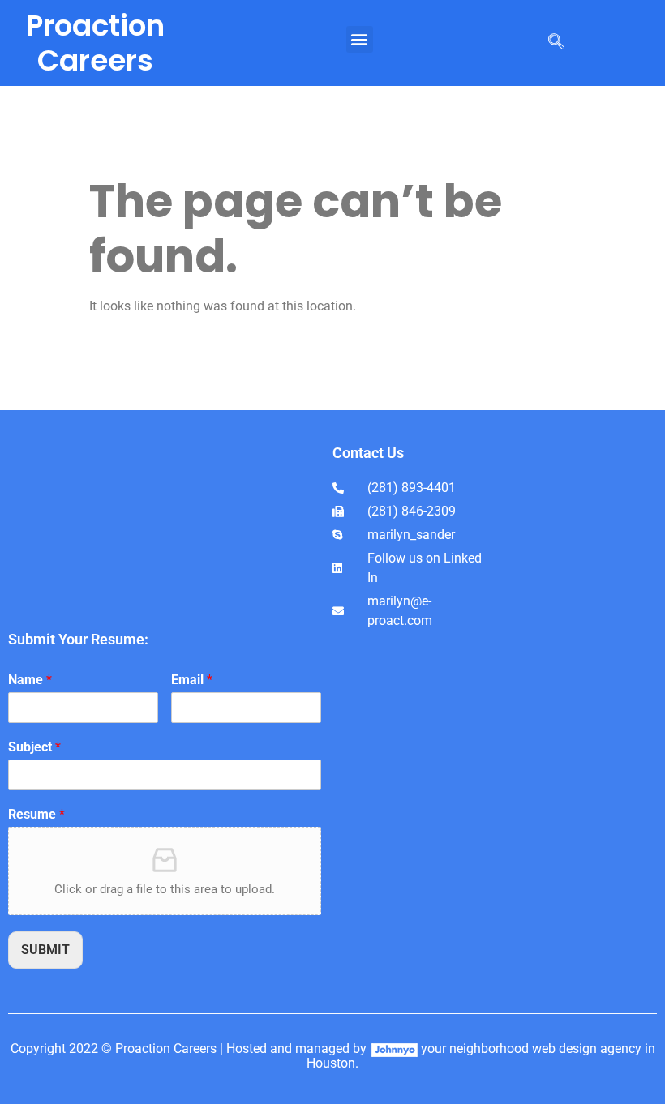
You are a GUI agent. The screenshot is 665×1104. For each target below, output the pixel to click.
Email (191, 679)
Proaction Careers (95, 43)
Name (30, 679)
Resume (36, 814)
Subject (34, 747)
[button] (359, 39)
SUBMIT (45, 949)
